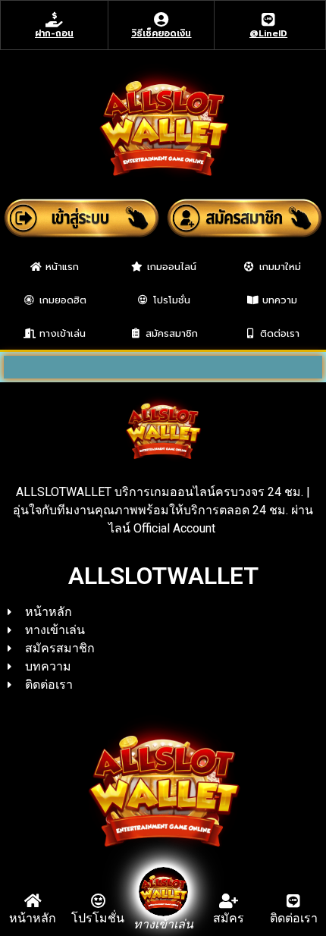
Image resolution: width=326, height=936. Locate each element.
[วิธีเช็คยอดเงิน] (161, 19)
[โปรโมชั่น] (97, 901)
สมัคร (228, 918)
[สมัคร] (228, 901)
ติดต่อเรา (294, 918)
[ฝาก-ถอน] (54, 19)
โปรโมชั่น (97, 918)
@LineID (268, 33)
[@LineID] (268, 19)
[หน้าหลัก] (32, 901)
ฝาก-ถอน (54, 33)
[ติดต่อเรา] (293, 901)
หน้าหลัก (32, 918)
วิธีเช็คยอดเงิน (161, 33)
